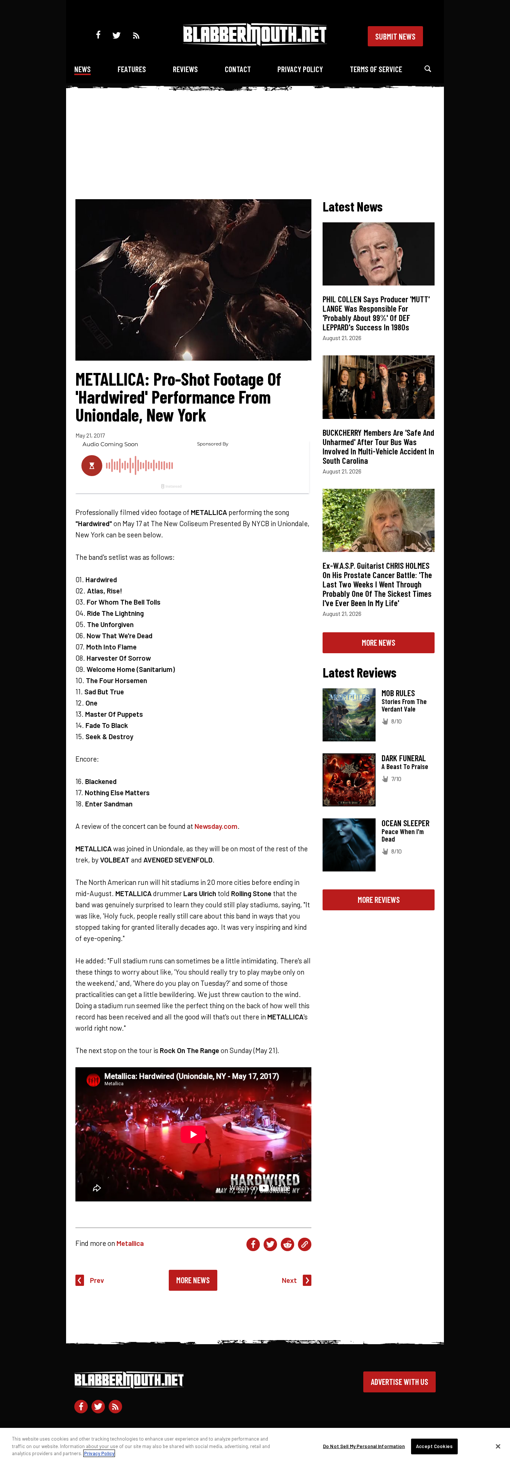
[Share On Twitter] (270, 1244)
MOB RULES (398, 693)
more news (378, 642)
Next (289, 1280)
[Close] (498, 1446)
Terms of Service (376, 69)
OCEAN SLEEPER (405, 823)
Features (132, 69)
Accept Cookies (434, 1446)
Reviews (185, 69)
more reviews (379, 899)
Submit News (395, 36)
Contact (238, 69)
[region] (255, 1447)
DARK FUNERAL (404, 758)
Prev (97, 1280)
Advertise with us (399, 1381)
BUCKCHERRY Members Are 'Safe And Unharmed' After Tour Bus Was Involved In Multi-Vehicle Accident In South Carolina (378, 446)
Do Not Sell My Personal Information (364, 1446)
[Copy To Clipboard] (304, 1244)
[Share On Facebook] (253, 1244)
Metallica (130, 1243)
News (82, 69)
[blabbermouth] (255, 43)
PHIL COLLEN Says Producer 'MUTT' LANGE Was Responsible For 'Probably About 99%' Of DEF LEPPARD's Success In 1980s (376, 313)
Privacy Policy (300, 69)
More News (193, 1280)
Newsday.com (216, 826)
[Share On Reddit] (287, 1244)
